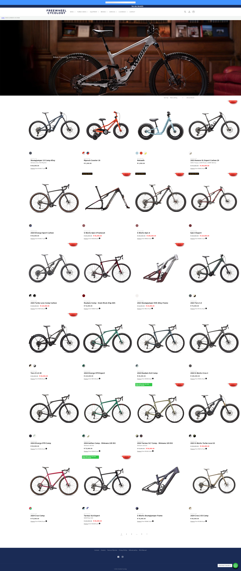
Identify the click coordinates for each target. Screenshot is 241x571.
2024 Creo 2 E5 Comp (199, 515)
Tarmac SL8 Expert (92, 515)
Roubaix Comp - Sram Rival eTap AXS (99, 303)
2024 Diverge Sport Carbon (42, 233)
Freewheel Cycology (122, 569)
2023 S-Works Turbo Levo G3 (202, 443)
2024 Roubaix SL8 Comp (147, 373)
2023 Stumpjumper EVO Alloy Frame (152, 303)
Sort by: (166, 98)
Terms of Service (112, 550)
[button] (72, 12)
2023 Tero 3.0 (196, 303)
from (38, 168)
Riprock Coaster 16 (92, 160)
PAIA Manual (143, 550)
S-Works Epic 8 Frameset (94, 233)
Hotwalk (141, 160)
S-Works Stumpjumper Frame (149, 515)
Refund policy (133, 550)
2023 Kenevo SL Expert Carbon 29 (204, 160)
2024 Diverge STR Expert (94, 373)
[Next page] (147, 534)
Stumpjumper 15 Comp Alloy (43, 160)
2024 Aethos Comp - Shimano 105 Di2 (100, 443)
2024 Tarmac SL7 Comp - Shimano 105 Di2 (155, 443)
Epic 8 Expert (196, 233)
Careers (103, 550)
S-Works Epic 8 (143, 233)
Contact (96, 550)
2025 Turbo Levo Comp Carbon (44, 303)
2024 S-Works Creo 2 (199, 373)
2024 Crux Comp (38, 515)
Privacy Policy (123, 550)
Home (3, 17)
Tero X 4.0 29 (36, 373)
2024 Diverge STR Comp (41, 443)
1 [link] (121, 534)
